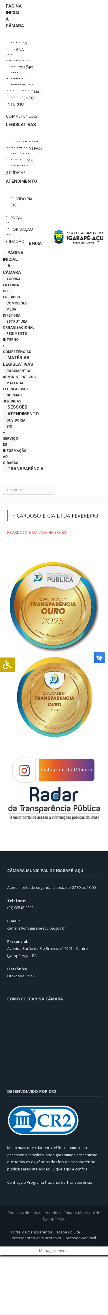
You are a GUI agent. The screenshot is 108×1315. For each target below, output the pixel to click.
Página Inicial (13, 256)
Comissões (16, 303)
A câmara (12, 269)
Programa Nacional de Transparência (59, 1182)
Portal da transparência (31, 1232)
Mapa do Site (68, 1232)
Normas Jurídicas (12, 398)
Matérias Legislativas (18, 361)
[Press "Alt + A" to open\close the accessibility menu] (7, 665)
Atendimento (23, 413)
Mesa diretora (11, 312)
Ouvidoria (15, 420)
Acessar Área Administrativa (36, 1237)
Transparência (25, 468)
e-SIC (32, 975)
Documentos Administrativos (19, 374)
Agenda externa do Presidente (13, 288)
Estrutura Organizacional (18, 324)
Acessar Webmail (81, 1237)
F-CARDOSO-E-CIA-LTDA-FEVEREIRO (37, 532)
